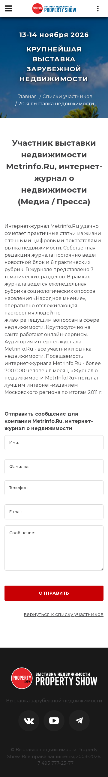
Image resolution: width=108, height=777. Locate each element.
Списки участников (67, 96)
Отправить (54, 593)
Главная (27, 96)
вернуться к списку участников (64, 614)
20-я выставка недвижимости (56, 104)
